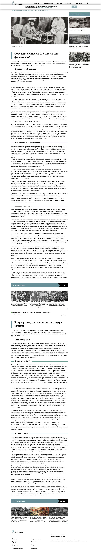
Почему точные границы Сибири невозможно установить (78, 47)
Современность (48, 3)
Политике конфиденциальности (44, 7)
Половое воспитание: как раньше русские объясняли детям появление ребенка (79, 65)
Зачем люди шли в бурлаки (77, 30)
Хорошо (74, 6)
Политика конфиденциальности (57, 536)
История (36, 3)
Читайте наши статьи (39, 285)
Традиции (79, 3)
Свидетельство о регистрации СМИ (58, 534)
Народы (59, 3)
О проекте (34, 548)
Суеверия (69, 3)
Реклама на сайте (17, 548)
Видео (33, 545)
